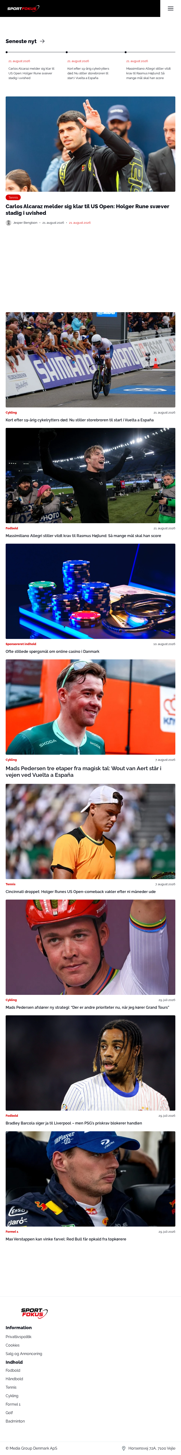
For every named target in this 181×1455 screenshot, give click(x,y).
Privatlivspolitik (18, 1337)
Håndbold (14, 1379)
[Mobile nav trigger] (170, 8)
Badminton (15, 1421)
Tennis (13, 197)
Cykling (11, 412)
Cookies (13, 1345)
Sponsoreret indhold (21, 644)
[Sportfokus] (83, 8)
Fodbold (12, 528)
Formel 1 (12, 1231)
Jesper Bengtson (25, 222)
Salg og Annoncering (24, 1353)
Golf (9, 1413)
